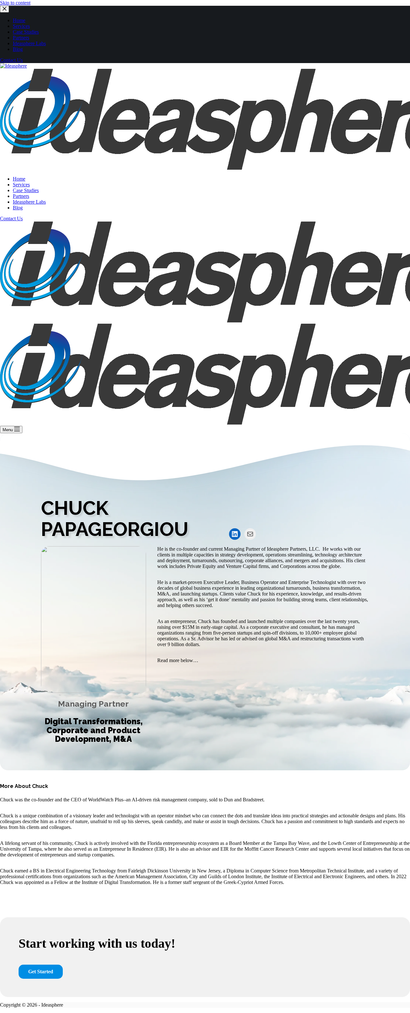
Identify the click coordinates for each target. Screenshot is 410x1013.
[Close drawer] (4, 9)
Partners (21, 37)
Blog (18, 49)
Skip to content (15, 2)
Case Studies (26, 32)
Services (21, 26)
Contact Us (11, 60)
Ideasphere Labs (29, 43)
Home (19, 20)
